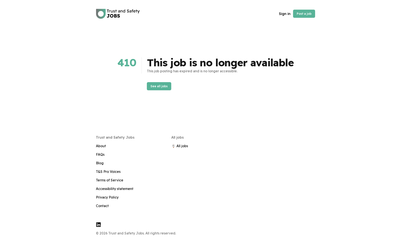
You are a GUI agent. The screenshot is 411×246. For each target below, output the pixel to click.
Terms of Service (109, 180)
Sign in (284, 14)
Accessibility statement (114, 189)
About (101, 146)
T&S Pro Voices (108, 171)
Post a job (304, 14)
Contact (102, 206)
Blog (100, 163)
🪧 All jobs (179, 146)
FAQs (100, 154)
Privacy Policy (107, 197)
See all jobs (159, 86)
